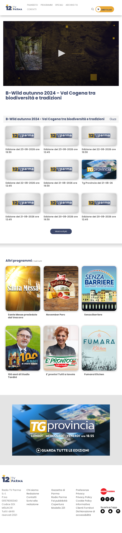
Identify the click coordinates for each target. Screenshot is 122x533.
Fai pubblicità (59, 500)
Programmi (46, 4)
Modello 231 (58, 508)
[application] (61, 53)
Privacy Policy (84, 497)
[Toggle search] (92, 9)
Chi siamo (32, 490)
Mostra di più (61, 231)
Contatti (31, 9)
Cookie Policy (84, 500)
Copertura (57, 504)
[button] (61, 53)
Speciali (59, 4)
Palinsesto (32, 4)
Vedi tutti (37, 261)
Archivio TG (72, 4)
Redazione (32, 493)
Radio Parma (59, 497)
